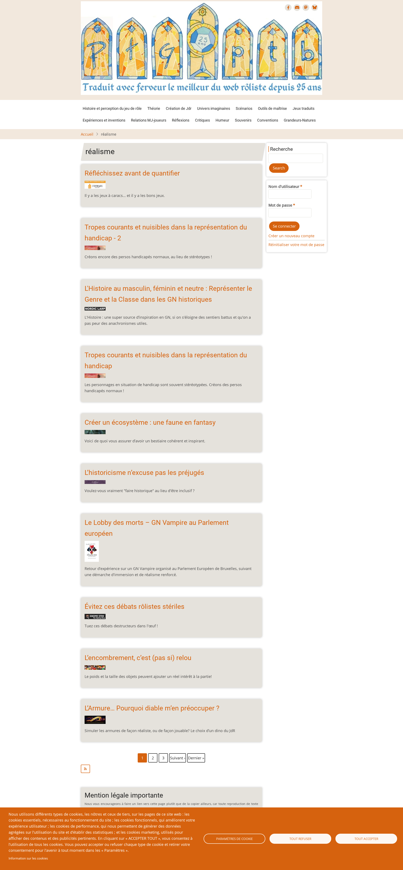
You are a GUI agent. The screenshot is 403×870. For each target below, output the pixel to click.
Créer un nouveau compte (291, 235)
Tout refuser (300, 839)
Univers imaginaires (213, 108)
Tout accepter (366, 839)
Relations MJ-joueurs (148, 120)
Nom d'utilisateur (283, 186)
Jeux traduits (303, 108)
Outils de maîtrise (272, 108)
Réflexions (180, 120)
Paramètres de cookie (234, 839)
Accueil (87, 134)
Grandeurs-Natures (300, 120)
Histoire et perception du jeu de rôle (112, 108)
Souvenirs (243, 120)
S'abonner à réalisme (171, 769)
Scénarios (244, 108)
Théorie (153, 108)
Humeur (222, 120)
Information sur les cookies (28, 858)
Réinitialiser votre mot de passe (296, 244)
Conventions (267, 120)
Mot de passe (280, 205)
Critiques (202, 120)
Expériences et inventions (104, 120)
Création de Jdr (178, 108)
